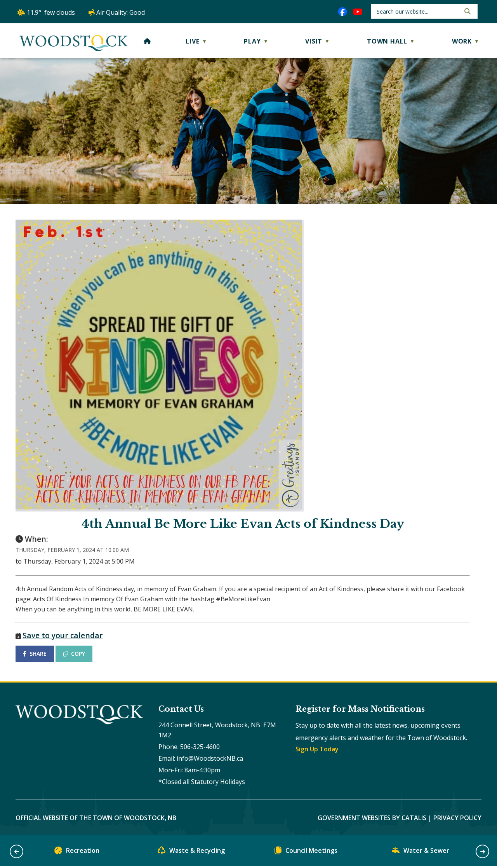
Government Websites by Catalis (372, 818)
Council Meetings (311, 850)
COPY (78, 653)
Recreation (82, 850)
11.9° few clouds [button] (51, 12)
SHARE (38, 653)
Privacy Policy (457, 818)
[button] (467, 11)
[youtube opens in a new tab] (357, 11)
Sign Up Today (317, 749)
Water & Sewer (426, 850)
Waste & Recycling (197, 850)
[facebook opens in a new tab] (342, 11)
